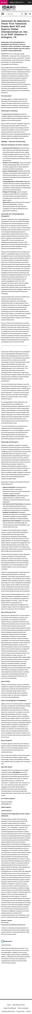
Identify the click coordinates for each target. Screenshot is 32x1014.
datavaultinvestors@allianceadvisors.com (13, 924)
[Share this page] (30, 13)
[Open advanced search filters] (25, 14)
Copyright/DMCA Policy (8, 1011)
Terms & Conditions (22, 1008)
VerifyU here (15, 697)
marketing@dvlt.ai (6, 810)
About (9, 1005)
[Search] (22, 14)
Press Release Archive (18, 1005)
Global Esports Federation (11, 114)
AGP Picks (4, 2)
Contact (28, 1011)
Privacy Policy (21, 1011)
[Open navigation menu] (2, 13)
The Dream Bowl (6, 99)
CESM (3, 703)
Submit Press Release (10, 1008)
